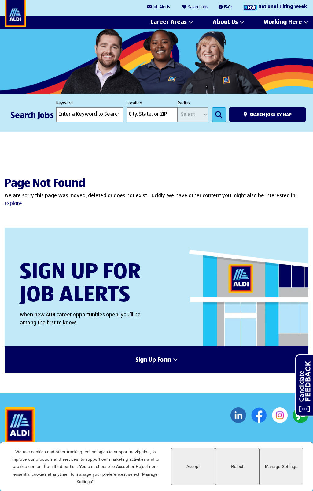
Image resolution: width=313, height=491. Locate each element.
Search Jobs (219, 114)
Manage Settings (281, 466)
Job (161, 7)
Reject (237, 466)
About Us (225, 22)
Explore (13, 203)
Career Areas (168, 22)
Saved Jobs (198, 7)
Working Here (283, 22)
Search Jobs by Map (270, 114)
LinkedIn (238, 415)
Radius (184, 103)
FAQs (228, 7)
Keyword (64, 103)
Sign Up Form (153, 360)
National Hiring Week (282, 6)
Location (134, 103)
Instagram (280, 415)
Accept (193, 466)
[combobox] (152, 114)
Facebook (259, 415)
